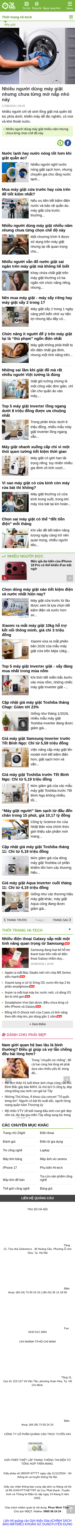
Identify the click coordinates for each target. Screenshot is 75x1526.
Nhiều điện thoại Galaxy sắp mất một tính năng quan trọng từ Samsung (36, 941)
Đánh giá (9, 1141)
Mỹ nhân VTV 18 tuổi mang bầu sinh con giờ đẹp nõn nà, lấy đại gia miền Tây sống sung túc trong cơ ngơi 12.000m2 (38, 1115)
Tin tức (26, 8)
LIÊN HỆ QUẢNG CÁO (37, 1198)
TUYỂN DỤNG (62, 1524)
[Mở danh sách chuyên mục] (70, 4)
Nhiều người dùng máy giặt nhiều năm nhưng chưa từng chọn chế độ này (37, 131)
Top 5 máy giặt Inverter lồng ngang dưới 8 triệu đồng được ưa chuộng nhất (34, 411)
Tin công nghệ (12, 1150)
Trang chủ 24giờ (14, 1133)
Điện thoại (47, 1133)
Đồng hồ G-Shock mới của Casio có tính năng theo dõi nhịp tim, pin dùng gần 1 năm (36, 1014)
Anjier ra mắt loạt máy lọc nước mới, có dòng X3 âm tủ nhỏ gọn (38, 994)
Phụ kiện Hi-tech (51, 1167)
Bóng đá (36, 8)
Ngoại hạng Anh (51, 8)
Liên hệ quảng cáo (16, 1520)
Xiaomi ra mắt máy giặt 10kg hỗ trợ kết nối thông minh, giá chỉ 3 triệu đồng (34, 630)
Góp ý (48, 1520)
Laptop (44, 1150)
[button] (5, 578)
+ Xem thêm (37, 1024)
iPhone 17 (10, 1167)
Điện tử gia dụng (51, 1141)
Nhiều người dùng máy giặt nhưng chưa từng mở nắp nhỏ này (35, 94)
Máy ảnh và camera (53, 1159)
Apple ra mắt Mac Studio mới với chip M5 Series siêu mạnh (38, 974)
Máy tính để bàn (14, 1179)
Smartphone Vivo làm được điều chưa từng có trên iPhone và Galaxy (36, 1004)
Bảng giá (46, 1188)
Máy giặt (10, 24)
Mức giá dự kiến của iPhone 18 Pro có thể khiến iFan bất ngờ (51, 565)
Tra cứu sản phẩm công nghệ (56, 1178)
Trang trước (17, 920)
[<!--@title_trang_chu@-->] (8, 6)
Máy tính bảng (12, 1159)
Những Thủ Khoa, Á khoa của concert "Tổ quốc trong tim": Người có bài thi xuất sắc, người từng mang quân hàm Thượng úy (38, 1101)
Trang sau (60, 920)
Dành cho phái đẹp (26, 1035)
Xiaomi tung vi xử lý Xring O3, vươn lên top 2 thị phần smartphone (37, 984)
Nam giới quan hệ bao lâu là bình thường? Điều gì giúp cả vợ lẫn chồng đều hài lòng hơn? (37, 1049)
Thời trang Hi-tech (17, 17)
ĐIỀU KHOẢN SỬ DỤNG (34, 1524)
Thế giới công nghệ (16, 1188)
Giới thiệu (36, 1520)
